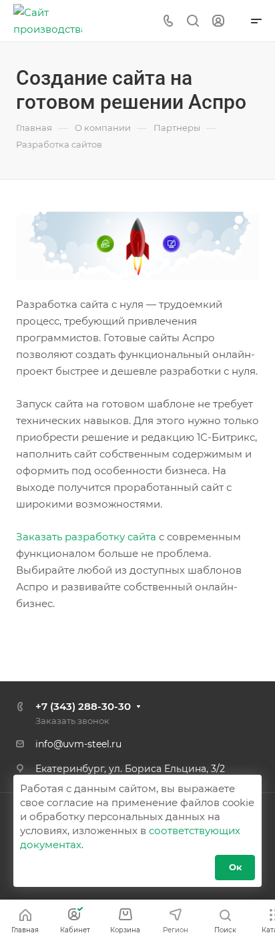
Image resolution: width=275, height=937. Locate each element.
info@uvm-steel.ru (78, 744)
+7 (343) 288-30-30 (83, 706)
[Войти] (218, 21)
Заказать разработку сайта (86, 536)
